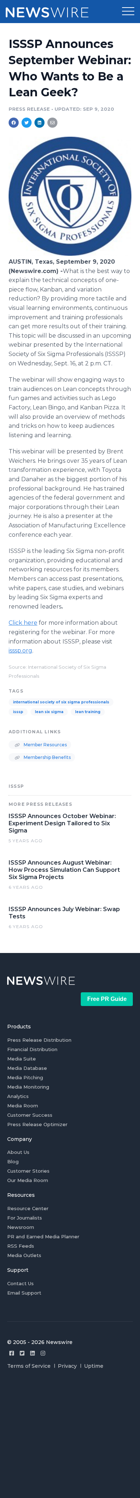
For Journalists (24, 1218)
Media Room (22, 1105)
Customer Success (29, 1115)
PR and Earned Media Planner (43, 1236)
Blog (13, 1161)
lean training (88, 712)
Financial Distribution (32, 1049)
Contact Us (20, 1283)
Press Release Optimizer (37, 1124)
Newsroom (20, 1227)
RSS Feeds (20, 1246)
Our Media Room (27, 1180)
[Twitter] (22, 1353)
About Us (18, 1152)
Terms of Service (29, 1366)
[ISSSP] (70, 253)
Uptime (93, 1366)
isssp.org (20, 650)
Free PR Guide (107, 999)
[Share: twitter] (26, 122)
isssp (18, 712)
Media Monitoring (28, 1087)
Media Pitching (25, 1077)
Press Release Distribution (39, 1040)
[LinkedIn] (32, 1353)
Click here (23, 622)
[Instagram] (43, 1353)
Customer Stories (28, 1171)
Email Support (24, 1293)
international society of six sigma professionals (61, 702)
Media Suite (21, 1059)
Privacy (67, 1366)
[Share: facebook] (13, 122)
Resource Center (27, 1208)
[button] (128, 11)
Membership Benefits (47, 757)
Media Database (27, 1068)
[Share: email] (52, 122)
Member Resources (45, 744)
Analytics (18, 1096)
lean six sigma (49, 712)
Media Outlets (24, 1255)
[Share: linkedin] (40, 122)
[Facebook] (11, 1353)
